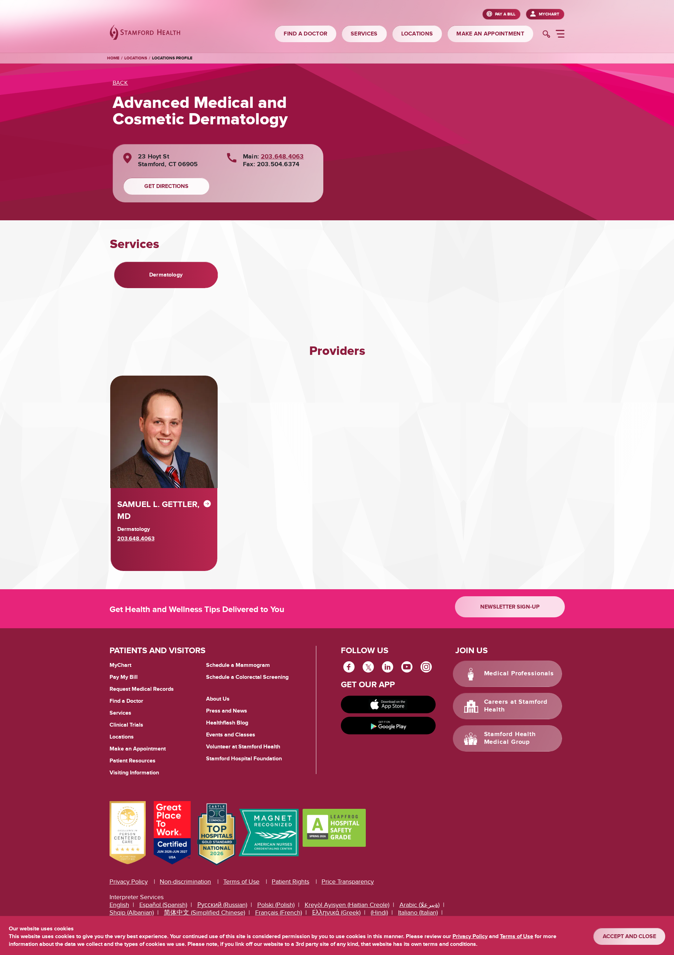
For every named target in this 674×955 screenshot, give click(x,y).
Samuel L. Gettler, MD (158, 510)
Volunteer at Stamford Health (243, 746)
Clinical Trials (126, 724)
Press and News (226, 710)
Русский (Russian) (222, 905)
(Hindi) (379, 912)
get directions (166, 186)
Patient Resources (133, 760)
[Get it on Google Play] (388, 725)
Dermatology (166, 274)
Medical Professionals (519, 673)
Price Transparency (348, 881)
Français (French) (278, 912)
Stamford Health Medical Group (510, 738)
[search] (546, 34)
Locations (135, 58)
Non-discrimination (185, 881)
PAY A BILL (505, 14)
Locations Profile (172, 58)
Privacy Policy (129, 881)
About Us (218, 698)
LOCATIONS (417, 33)
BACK (120, 82)
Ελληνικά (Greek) (336, 912)
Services (120, 712)
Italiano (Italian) (418, 912)
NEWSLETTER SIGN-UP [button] (510, 606)
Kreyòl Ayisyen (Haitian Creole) (347, 905)
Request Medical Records (142, 689)
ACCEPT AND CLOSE (629, 936)
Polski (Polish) (276, 905)
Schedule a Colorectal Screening (247, 677)
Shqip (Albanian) (132, 912)
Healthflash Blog (227, 722)
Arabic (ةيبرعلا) (419, 905)
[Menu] (560, 34)
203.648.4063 (282, 157)
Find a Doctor (126, 700)
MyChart (549, 14)
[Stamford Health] (145, 33)
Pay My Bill (124, 677)
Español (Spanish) (163, 905)
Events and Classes (230, 734)
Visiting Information (134, 772)
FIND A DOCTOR (305, 33)
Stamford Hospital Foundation (244, 758)
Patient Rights (290, 881)
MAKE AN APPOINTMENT (490, 33)
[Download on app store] (388, 704)
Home (113, 58)
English (119, 905)
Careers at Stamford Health (516, 706)
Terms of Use (241, 881)
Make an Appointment (138, 748)
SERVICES (364, 33)
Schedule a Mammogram (238, 665)
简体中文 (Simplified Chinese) (204, 912)
